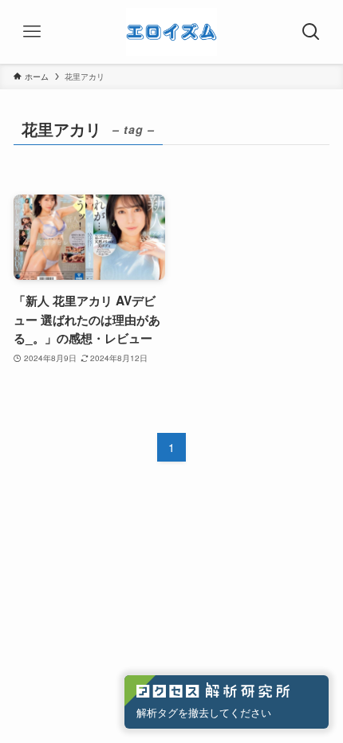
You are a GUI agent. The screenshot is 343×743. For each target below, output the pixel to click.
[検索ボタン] (311, 32)
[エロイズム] (171, 32)
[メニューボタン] (32, 32)
